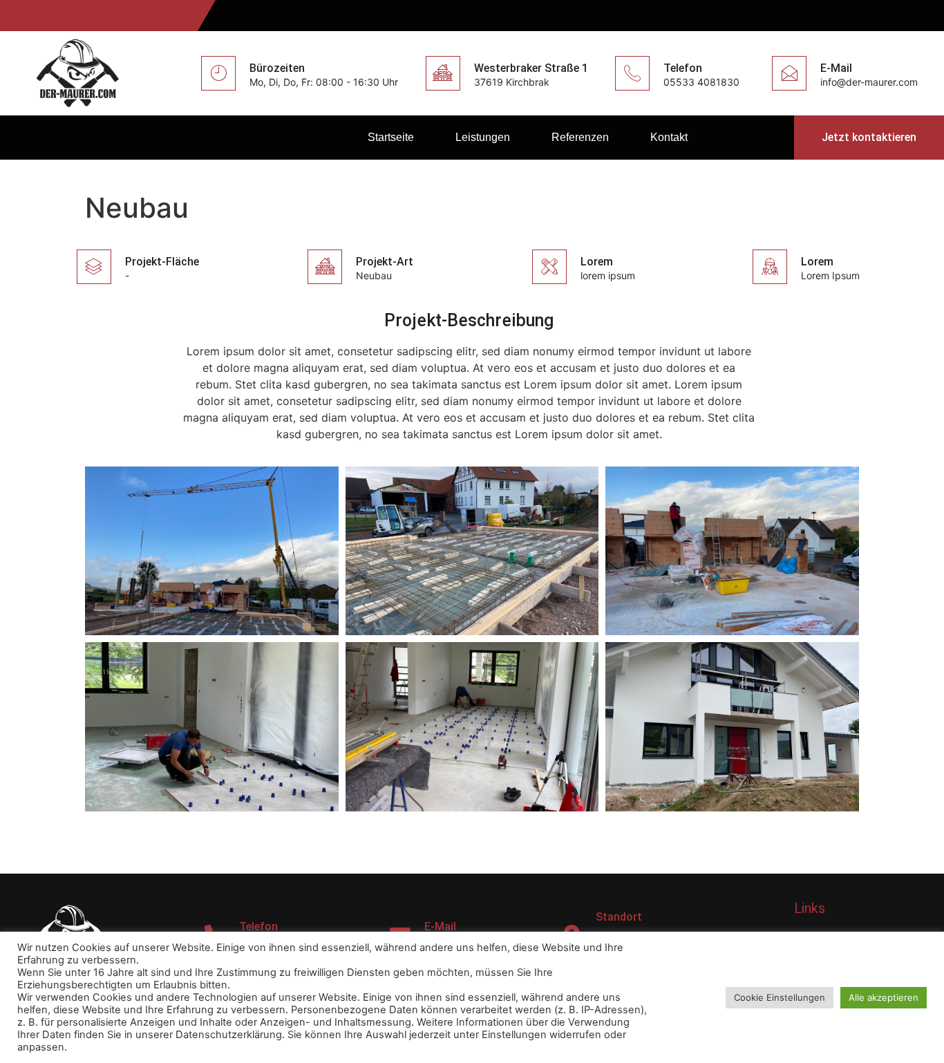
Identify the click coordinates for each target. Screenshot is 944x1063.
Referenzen (580, 137)
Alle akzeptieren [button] (883, 997)
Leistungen (482, 137)
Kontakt (669, 137)
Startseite (391, 137)
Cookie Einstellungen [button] (779, 997)
